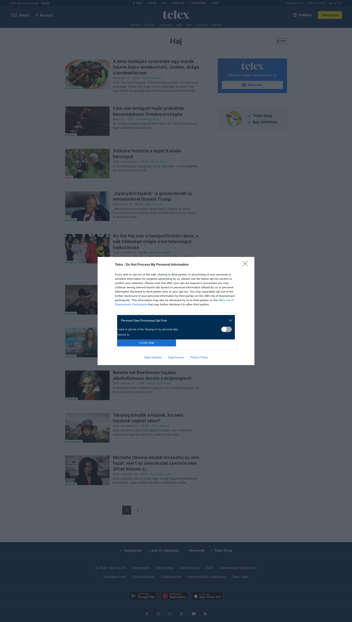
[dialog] (176, 311)
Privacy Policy (199, 357)
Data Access (176, 357)
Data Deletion (153, 357)
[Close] (246, 265)
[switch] (226, 329)
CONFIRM (146, 343)
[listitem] (174, 320)
